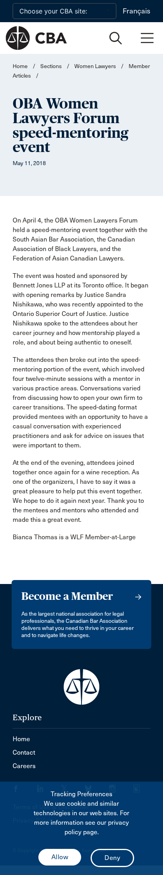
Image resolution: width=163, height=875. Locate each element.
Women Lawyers (95, 66)
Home (20, 66)
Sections (51, 66)
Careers (24, 766)
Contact (24, 752)
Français (136, 11)
